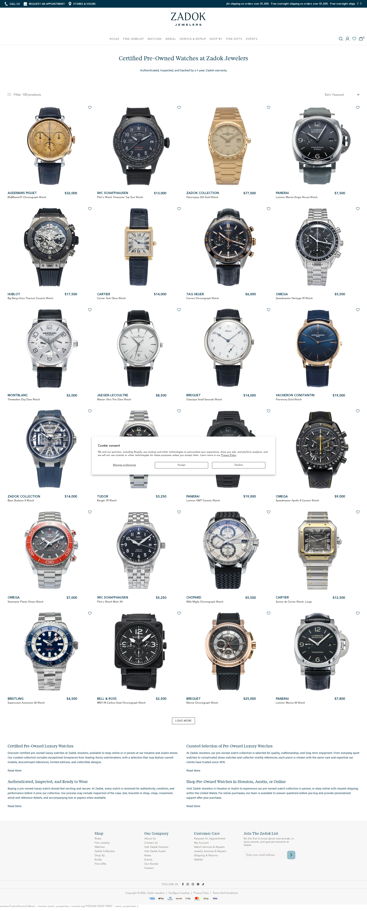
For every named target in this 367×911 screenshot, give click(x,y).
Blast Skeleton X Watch (21, 500)
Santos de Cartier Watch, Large (294, 602)
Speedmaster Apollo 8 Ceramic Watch (297, 500)
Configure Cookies (179, 893)
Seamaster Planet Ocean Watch (25, 602)
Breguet (193, 395)
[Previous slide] (357, 4)
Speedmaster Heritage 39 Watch (294, 298)
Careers (149, 868)
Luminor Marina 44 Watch (290, 703)
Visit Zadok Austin (155, 851)
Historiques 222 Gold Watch (202, 197)
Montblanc (18, 395)
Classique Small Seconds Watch (204, 399)
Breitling (16, 699)
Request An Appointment (209, 838)
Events (148, 859)
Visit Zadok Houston (156, 847)
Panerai (282, 193)
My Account (201, 843)
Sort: (328, 94)
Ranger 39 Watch (107, 500)
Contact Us (151, 843)
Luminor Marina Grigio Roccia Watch (296, 197)
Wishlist (198, 859)
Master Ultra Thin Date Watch (114, 399)
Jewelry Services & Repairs (210, 851)
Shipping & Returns (206, 855)
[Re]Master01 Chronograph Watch (27, 197)
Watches (100, 847)
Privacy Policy (228, 455)
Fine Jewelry (102, 843)
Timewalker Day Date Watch (24, 399)
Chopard (193, 597)
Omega (282, 294)
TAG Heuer (195, 294)
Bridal (98, 859)
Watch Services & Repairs (209, 847)
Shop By (100, 855)
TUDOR (102, 496)
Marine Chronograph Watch (202, 703)
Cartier (103, 294)
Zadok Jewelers (188, 20)
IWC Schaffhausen (112, 193)
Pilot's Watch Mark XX (110, 602)
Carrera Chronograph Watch (202, 298)
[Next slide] (360, 4)
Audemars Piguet (22, 193)
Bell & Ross (107, 699)
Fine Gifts (100, 864)
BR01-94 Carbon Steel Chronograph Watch (121, 703)
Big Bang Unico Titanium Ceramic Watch (30, 298)
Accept (181, 465)
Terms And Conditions (225, 893)
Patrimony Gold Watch (289, 399)
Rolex (98, 838)
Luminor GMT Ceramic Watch (203, 500)
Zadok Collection (202, 193)
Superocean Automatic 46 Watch (26, 703)
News (147, 855)
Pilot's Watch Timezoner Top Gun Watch (120, 197)
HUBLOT (14, 294)
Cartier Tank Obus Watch (111, 298)
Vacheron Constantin (295, 395)
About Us (150, 838)
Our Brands (151, 864)
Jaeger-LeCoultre (112, 395)
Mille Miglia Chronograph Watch (204, 602)
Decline (239, 465)
